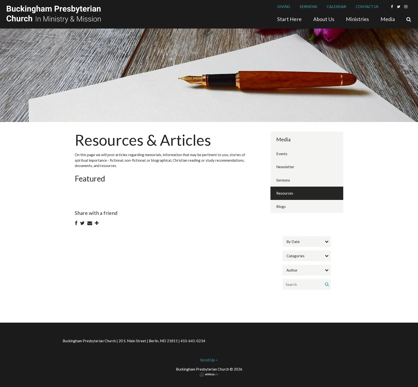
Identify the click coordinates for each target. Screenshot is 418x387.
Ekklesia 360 (209, 374)
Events (281, 154)
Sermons (308, 6)
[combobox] (307, 241)
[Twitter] (398, 6)
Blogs (281, 206)
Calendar (336, 6)
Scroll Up (207, 360)
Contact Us (367, 6)
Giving (283, 6)
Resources (284, 193)
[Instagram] (405, 6)
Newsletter (285, 167)
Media (283, 139)
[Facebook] (392, 6)
